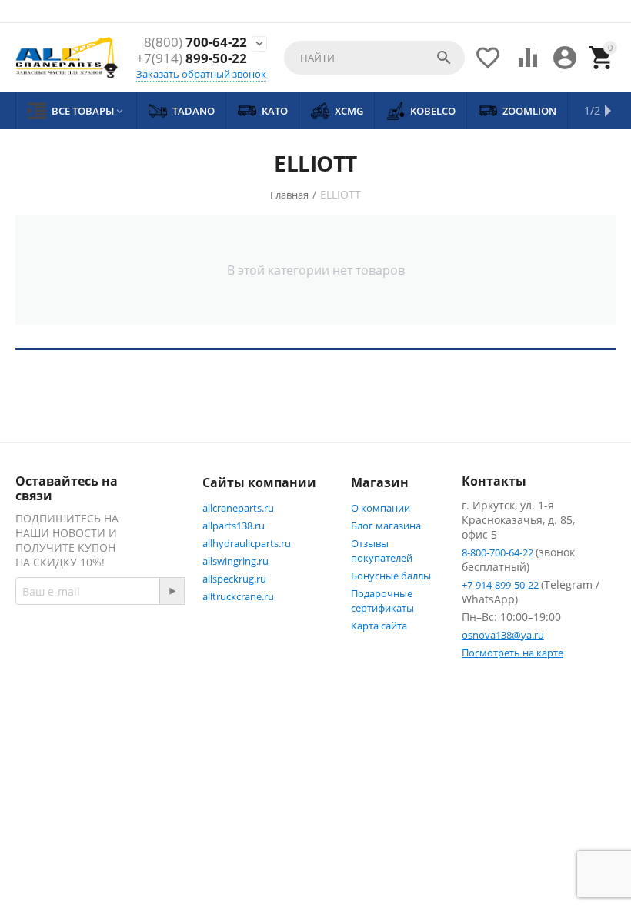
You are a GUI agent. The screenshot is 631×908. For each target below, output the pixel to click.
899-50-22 (191, 58)
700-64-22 (195, 42)
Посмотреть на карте (512, 652)
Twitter (66, 716)
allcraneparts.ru (238, 508)
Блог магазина (386, 525)
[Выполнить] (171, 591)
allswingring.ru (235, 561)
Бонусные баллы (391, 576)
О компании (380, 508)
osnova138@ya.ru (503, 635)
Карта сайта (379, 626)
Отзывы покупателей (381, 550)
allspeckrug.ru (234, 579)
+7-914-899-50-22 (501, 585)
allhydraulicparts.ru (246, 543)
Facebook (72, 679)
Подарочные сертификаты (382, 600)
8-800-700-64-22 (499, 552)
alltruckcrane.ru (238, 596)
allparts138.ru (233, 525)
